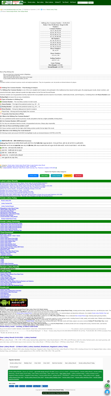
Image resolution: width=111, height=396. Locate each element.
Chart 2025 (46, 363)
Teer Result (78, 175)
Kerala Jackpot (4, 237)
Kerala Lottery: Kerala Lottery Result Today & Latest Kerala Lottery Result (26, 165)
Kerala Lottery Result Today (87, 363)
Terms (16, 386)
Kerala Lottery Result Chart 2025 (9, 238)
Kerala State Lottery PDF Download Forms (11, 285)
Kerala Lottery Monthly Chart (8, 244)
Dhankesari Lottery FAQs (7, 279)
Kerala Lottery (33, 175)
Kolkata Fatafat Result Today (8, 218)
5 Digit (2, 262)
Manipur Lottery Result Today (8, 252)
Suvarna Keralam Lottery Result (8, 216)
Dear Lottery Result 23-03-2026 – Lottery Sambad (18, 337)
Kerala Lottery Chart (5, 242)
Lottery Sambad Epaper (7, 206)
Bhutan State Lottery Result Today (9, 251)
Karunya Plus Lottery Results (8, 212)
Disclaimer (22, 386)
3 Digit (2, 259)
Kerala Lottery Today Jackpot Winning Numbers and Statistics (17, 281)
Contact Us (29, 386)
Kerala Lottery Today (52, 9)
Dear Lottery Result (70, 363)
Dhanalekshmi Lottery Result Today (9, 213)
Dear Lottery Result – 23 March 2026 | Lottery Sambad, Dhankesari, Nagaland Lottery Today (34, 346)
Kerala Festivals (4, 297)
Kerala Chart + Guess (5, 234)
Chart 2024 (37, 363)
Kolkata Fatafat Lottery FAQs (8, 278)
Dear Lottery (45, 175)
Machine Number (57, 363)
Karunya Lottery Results (6, 215)
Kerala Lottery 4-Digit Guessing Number (11, 227)
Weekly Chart (28, 363)
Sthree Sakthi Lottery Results (8, 209)
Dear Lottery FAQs (5, 275)
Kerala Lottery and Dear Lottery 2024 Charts (12, 247)
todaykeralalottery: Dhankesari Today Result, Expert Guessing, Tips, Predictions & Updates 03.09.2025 (29, 167)
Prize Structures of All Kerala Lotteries (10, 282)
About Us (11, 386)
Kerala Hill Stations (5, 295)
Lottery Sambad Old (6, 203)
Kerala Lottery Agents (6, 284)
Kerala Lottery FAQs (5, 272)
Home (24, 2)
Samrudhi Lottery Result (7, 211)
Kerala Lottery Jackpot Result (24, 313)
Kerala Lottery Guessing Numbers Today (11, 223)
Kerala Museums (4, 296)
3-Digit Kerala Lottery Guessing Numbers (11, 224)
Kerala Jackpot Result (12, 11)
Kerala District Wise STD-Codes (8, 292)
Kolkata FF (68, 175)
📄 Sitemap (44, 386)
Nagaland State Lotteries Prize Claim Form (11, 274)
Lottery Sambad (56, 175)
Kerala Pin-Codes (5, 289)
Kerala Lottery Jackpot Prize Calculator (10, 290)
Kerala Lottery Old (6, 200)
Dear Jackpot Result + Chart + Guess (10, 235)
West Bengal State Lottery (7, 248)
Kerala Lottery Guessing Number (9, 264)
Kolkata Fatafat (30, 321)
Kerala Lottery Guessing (6, 263)
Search (91, 2)
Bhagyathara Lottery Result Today (9, 208)
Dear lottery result (65, 373)
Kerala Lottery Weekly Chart (7, 241)
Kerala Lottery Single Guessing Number (11, 226)
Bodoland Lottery (5, 249)
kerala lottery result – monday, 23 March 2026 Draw (19, 326)
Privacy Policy (37, 386)
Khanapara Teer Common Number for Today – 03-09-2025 (21, 166)
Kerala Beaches (4, 293)
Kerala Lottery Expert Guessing (8, 229)
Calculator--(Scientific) (6, 255)
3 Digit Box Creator (5, 253)
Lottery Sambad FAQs (6, 277)
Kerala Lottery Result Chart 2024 (9, 240)
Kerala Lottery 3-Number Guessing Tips (11, 230)
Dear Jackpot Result (23, 11)
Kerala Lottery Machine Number (8, 245)
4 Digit (2, 260)
